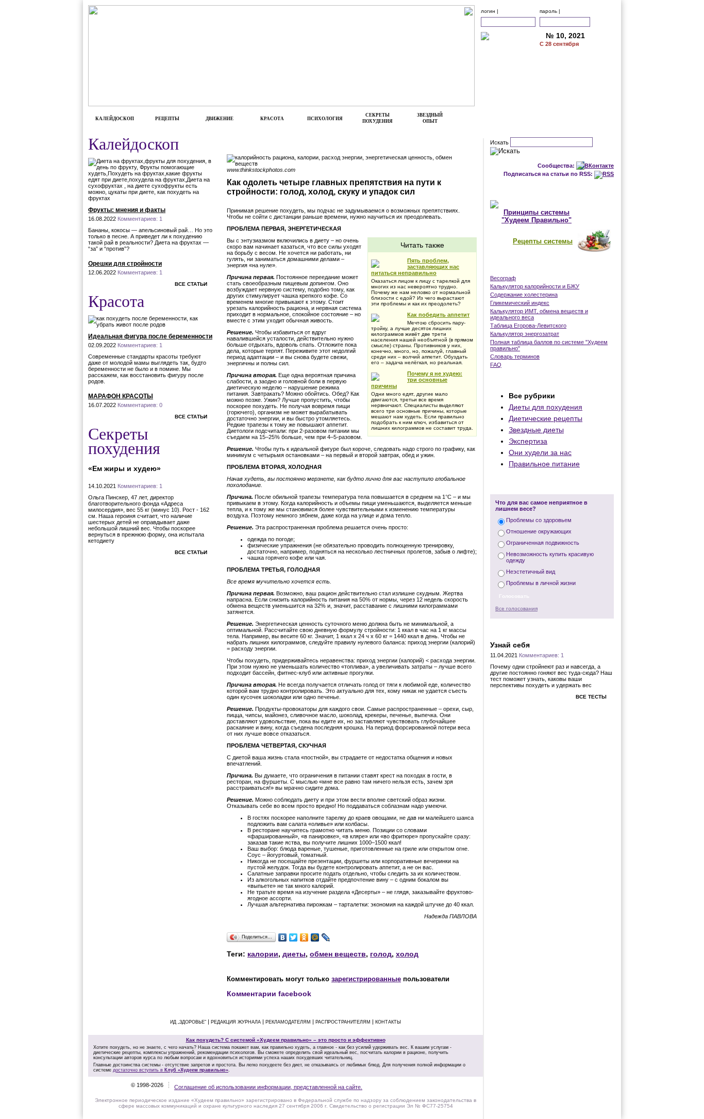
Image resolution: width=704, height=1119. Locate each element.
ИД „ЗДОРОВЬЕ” (188, 1022)
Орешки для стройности (125, 263)
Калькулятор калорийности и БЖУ (534, 286)
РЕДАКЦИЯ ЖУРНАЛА (236, 1022)
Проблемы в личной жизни (541, 583)
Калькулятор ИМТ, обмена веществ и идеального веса (539, 314)
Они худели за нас (540, 452)
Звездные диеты (536, 430)
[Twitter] (293, 937)
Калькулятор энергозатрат (524, 334)
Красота (116, 300)
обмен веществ (338, 954)
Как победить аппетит (438, 315)
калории (262, 954)
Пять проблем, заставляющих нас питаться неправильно (415, 266)
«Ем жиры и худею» (124, 468)
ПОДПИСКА (578, 58)
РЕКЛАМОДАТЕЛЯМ (578, 80)
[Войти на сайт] (604, 22)
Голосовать (514, 596)
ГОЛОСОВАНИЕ (552, 483)
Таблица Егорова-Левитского (528, 325)
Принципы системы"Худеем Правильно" (536, 216)
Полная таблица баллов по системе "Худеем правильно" (549, 345)
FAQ (495, 365)
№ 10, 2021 (565, 36)
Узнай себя (510, 645)
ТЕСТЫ (552, 629)
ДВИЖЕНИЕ (219, 118)
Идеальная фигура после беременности (150, 336)
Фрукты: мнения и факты (126, 210)
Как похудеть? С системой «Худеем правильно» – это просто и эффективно (285, 1040)
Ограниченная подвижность (542, 543)
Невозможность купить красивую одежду (550, 557)
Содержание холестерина (524, 294)
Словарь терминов (515, 356)
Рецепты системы (543, 241)
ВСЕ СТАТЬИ (191, 284)
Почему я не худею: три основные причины (416, 379)
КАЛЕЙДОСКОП (114, 118)
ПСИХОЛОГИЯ (325, 118)
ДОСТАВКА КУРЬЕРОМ (577, 69)
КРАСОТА (272, 118)
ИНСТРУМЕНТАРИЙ (552, 267)
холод (407, 954)
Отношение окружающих (539, 531)
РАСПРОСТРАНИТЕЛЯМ (343, 1022)
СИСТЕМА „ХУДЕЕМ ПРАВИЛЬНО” (552, 189)
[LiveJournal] (326, 937)
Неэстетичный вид (530, 572)
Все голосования (516, 608)
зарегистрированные (366, 979)
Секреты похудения (124, 440)
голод (381, 954)
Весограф (503, 278)
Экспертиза (528, 441)
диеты (294, 954)
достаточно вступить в (170, 1070)
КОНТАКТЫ (578, 90)
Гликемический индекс (519, 303)
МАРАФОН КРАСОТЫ (120, 396)
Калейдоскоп (133, 143)
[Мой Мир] (315, 937)
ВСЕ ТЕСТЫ (591, 697)
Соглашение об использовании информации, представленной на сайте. (268, 1087)
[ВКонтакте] (282, 937)
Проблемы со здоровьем (539, 520)
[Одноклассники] (304, 937)
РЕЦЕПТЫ (167, 118)
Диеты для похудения (545, 407)
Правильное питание (544, 464)
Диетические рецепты (545, 418)
